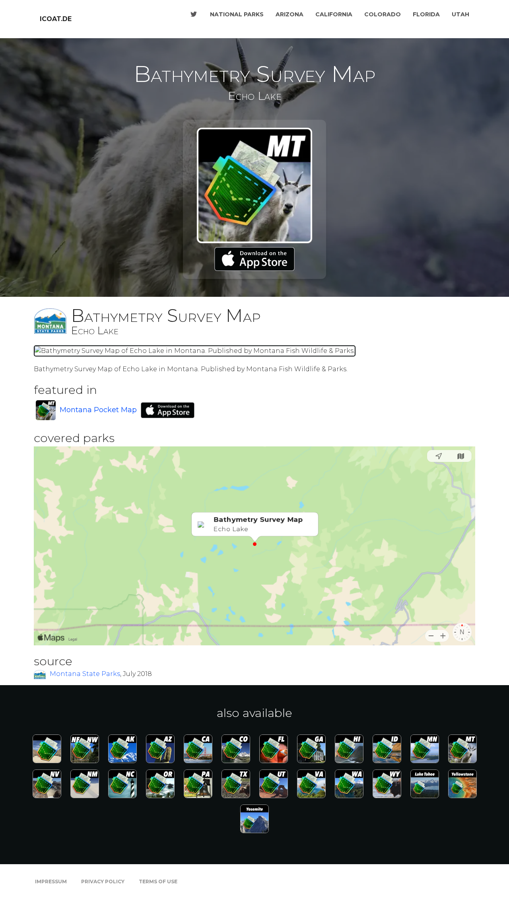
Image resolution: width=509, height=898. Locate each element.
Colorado (382, 14)
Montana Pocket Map (98, 409)
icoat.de (56, 19)
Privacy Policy (102, 881)
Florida (426, 14)
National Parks (237, 14)
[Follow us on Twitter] (193, 14)
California (333, 14)
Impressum (51, 881)
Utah (460, 14)
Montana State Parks (85, 674)
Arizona (289, 14)
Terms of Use (158, 881)
